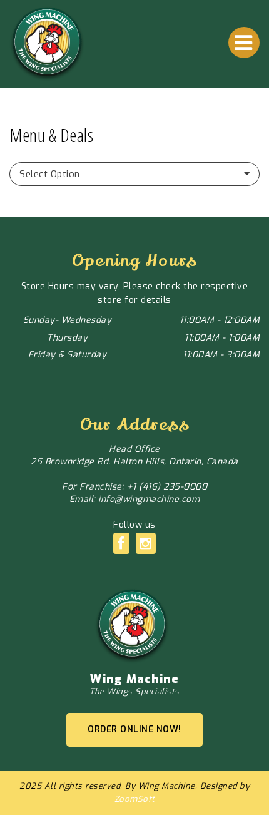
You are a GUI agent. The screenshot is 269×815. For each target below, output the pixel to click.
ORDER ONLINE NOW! (134, 730)
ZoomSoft (134, 799)
